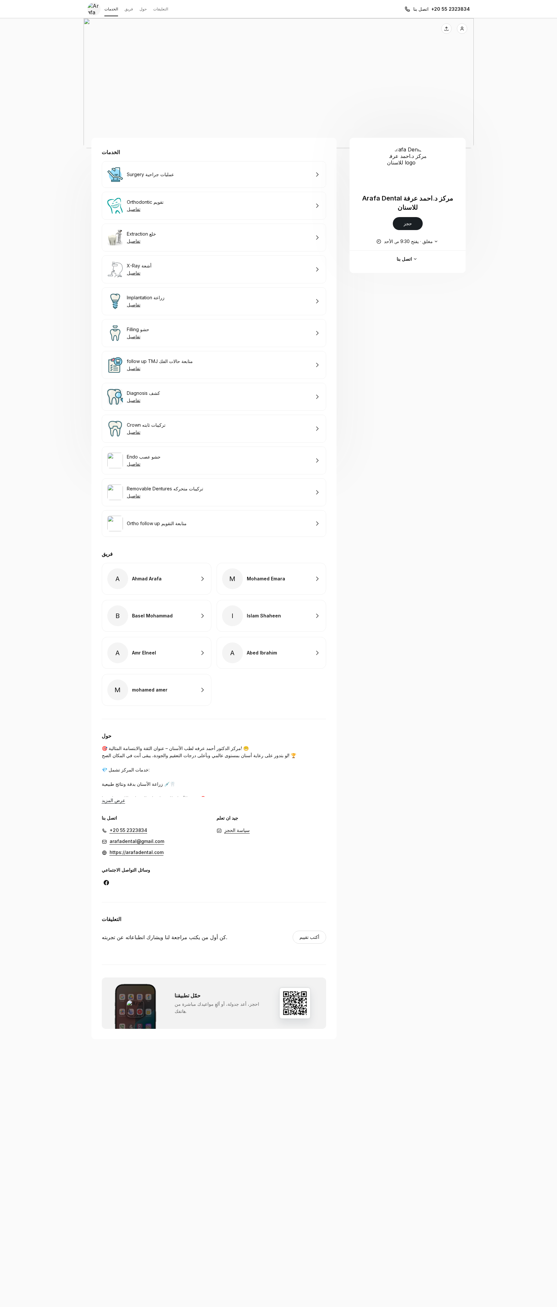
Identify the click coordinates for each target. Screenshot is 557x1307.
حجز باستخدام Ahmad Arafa (156, 578)
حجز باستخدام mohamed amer (156, 689)
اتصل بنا (404, 259)
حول (143, 8)
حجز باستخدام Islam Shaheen (271, 615)
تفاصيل (133, 209)
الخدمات (111, 8)
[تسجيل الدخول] (462, 28)
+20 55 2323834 (450, 9)
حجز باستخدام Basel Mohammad (156, 615)
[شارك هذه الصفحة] (446, 28)
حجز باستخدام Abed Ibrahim (271, 652)
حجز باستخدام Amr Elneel (156, 652)
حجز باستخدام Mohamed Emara (271, 578)
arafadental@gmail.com (137, 841)
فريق (129, 8)
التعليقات (160, 8)
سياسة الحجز (237, 830)
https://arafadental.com (137, 852)
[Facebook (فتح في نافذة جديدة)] (106, 882)
